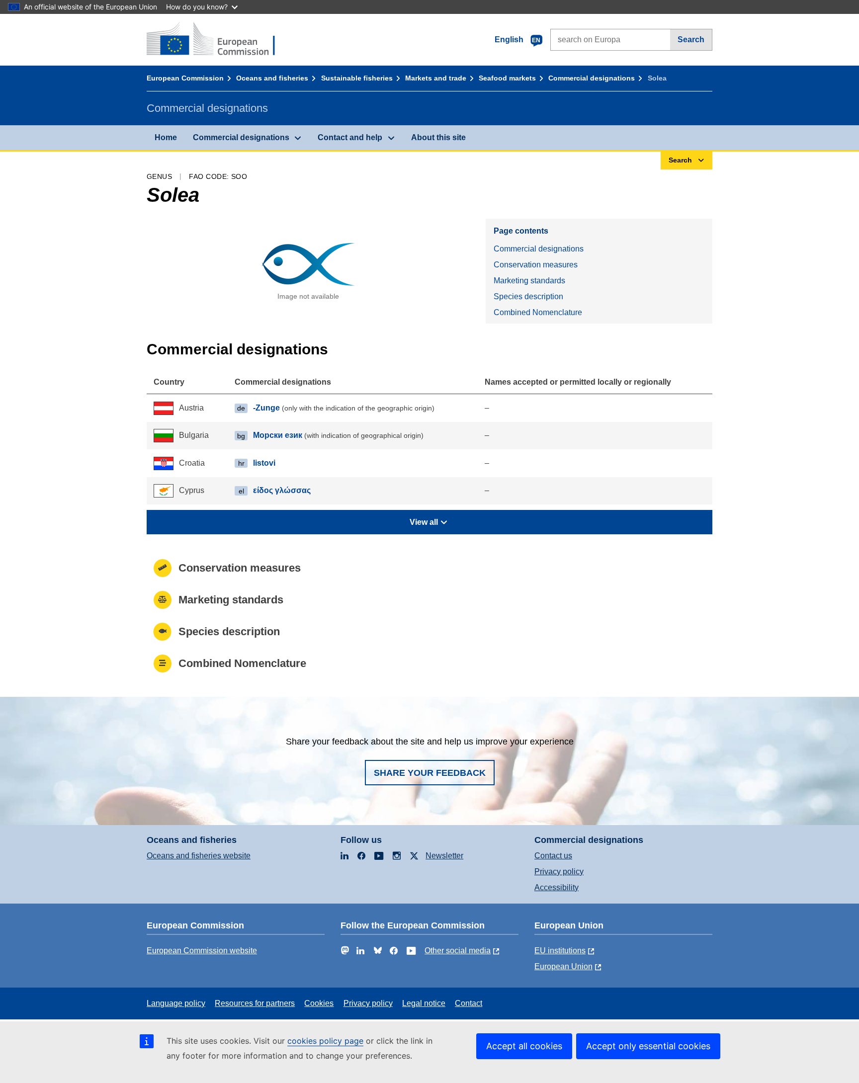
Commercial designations (591, 78)
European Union (563, 966)
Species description (528, 296)
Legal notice (423, 1003)
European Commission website (202, 950)
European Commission (185, 78)
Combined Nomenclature (538, 312)
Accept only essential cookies (648, 1046)
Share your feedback (430, 773)
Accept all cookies (524, 1046)
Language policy (176, 1003)
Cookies (319, 1003)
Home (166, 137)
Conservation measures (536, 264)
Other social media (458, 950)
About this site (438, 137)
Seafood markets (507, 78)
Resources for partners (255, 1003)
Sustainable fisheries (357, 78)
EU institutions (560, 950)
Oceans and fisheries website (199, 855)
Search (691, 39)
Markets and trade (435, 78)
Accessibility (556, 887)
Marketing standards (529, 280)
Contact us (553, 855)
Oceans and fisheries (272, 78)
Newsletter (444, 855)
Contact (468, 1003)
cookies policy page (325, 1041)
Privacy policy (559, 871)
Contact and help (350, 137)
